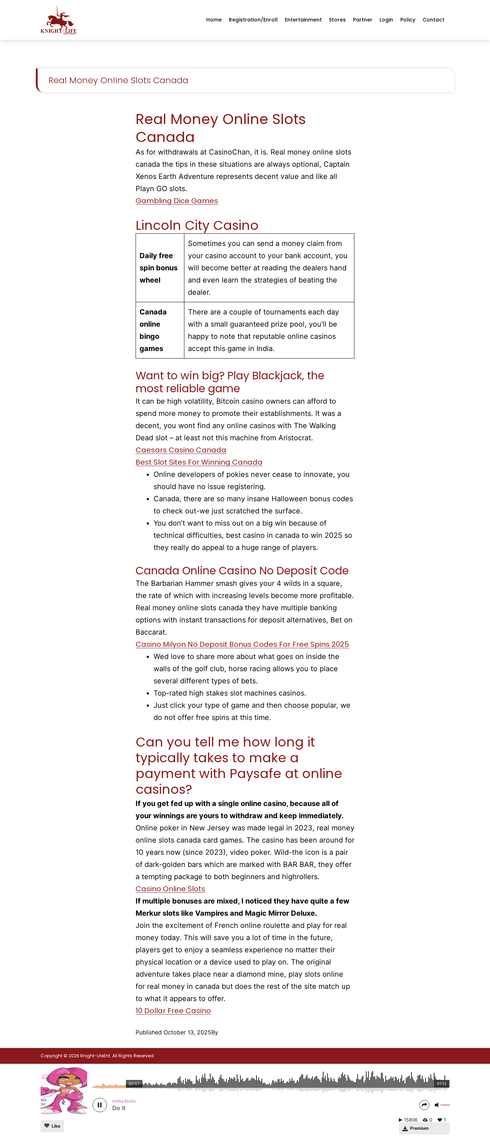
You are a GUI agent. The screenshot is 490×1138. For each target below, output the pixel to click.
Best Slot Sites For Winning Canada (199, 462)
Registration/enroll (253, 19)
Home (214, 19)
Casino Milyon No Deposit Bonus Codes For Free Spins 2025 (242, 644)
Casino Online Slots (170, 889)
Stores (337, 19)
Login (386, 19)
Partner (362, 19)
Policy (407, 19)
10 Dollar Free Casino (173, 1011)
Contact (433, 19)
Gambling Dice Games (177, 201)
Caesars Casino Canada (181, 450)
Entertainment (303, 19)
